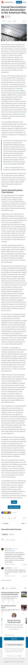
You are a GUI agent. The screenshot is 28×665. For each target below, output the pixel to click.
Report (7, 168)
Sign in (24, 2)
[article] (14, 597)
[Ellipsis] (26, 548)
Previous (6, 523)
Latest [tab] (7, 588)
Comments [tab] (5, 534)
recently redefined (16, 80)
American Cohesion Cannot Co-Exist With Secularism (10, 593)
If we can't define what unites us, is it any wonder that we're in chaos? (10, 597)
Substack (6, 661)
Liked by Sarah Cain (10, 550)
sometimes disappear (19, 91)
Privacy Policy (19, 651)
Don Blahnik (8, 568)
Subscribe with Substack (15, 644)
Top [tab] (3, 588)
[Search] (25, 588)
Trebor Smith (8, 548)
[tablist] (8, 534)
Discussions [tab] (13, 588)
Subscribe (19, 2)
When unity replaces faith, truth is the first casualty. (10, 610)
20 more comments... (6, 580)
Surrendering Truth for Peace (8, 606)
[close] (23, 613)
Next (23, 523)
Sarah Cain (7, 16)
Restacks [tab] (11, 534)
